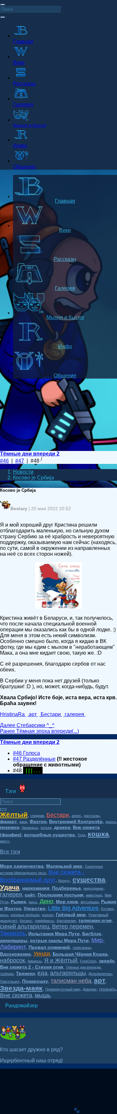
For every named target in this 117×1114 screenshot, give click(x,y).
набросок (12, 960)
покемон (9, 827)
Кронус (64, 881)
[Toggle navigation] (2, 4)
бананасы (30, 828)
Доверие (90, 989)
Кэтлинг (107, 909)
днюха (110, 822)
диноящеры (13, 940)
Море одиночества (22, 866)
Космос (26, 921)
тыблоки (6, 974)
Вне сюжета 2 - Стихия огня (31, 966)
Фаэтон (38, 821)
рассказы (91, 816)
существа (88, 879)
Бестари (57, 815)
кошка (98, 834)
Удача (10, 887)
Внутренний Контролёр (76, 821)
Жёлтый (14, 814)
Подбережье (66, 888)
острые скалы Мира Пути (59, 940)
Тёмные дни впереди (83, 967)
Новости (23, 472)
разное (47, 915)
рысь (33, 902)
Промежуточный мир (62, 989)
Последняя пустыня (60, 894)
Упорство (35, 908)
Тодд (81, 835)
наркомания (35, 888)
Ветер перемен (72, 926)
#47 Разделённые (34, 759)
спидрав (37, 816)
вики (23, 822)
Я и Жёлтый (60, 960)
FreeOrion (88, 961)
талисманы (81, 947)
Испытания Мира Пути (54, 933)
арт (99, 980)
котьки (46, 828)
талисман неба (71, 981)
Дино (46, 901)
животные (94, 895)
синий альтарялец (24, 926)
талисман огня (94, 920)
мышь (42, 995)
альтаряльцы (68, 973)
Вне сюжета (16, 995)
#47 (19, 461)
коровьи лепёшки (25, 915)
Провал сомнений (49, 947)
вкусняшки (89, 902)
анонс (76, 816)
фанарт (8, 821)
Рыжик (18, 901)
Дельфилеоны (100, 974)
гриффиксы (44, 921)
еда (42, 973)
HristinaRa (107, 989)
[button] (10, 851)
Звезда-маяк (21, 988)
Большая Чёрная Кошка (80, 954)
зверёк (106, 960)
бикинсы (35, 961)
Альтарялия (66, 921)
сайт (30, 894)
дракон (62, 827)
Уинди (41, 953)
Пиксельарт (10, 981)
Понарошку (35, 981)
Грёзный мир (71, 914)
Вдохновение (15, 954)
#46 (4, 461)
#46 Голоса (26, 753)
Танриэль (13, 933)
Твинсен (25, 973)
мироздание (93, 888)
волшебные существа (49, 834)
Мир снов (67, 901)
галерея (11, 894)
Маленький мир (64, 866)
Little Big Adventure (73, 908)
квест (4, 841)
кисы (4, 915)
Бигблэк (91, 933)
